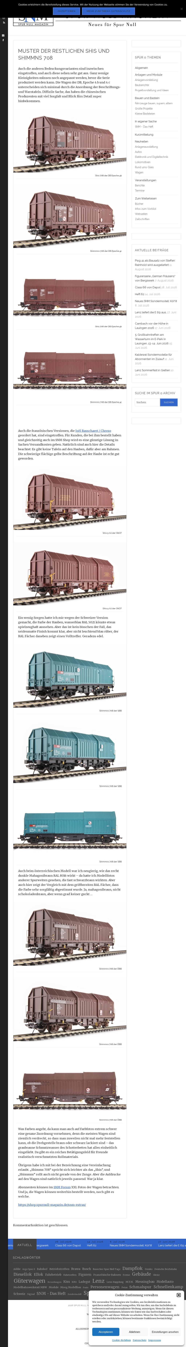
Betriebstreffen (59, 1269)
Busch (86, 1269)
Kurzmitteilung (144, 134)
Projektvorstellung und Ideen (152, 90)
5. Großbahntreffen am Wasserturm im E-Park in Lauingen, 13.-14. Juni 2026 (152, 339)
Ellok (38, 1274)
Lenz (98, 1281)
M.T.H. (129, 1281)
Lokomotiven (142, 162)
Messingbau (145, 1282)
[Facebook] (3, 40)
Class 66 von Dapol (148, 287)
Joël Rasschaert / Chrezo (93, 431)
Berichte (140, 185)
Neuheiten (141, 141)
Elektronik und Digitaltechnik (151, 156)
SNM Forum (62, 1187)
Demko (149, 1269)
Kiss (66, 1282)
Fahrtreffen (69, 1275)
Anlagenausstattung (146, 146)
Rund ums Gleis (144, 167)
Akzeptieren (106, 1331)
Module (53, 1287)
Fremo (126, 1275)
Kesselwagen (54, 1282)
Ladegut (84, 1281)
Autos (138, 151)
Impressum (154, 1340)
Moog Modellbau (70, 1287)
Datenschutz (139, 1340)
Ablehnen (134, 1331)
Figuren (84, 1275)
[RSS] (4, 22)
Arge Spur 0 (28, 1269)
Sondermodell (74, 1294)
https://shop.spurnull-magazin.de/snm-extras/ (52, 1205)
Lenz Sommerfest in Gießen (152, 370)
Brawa (75, 1269)
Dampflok (132, 1268)
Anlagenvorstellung (146, 80)
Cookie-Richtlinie (121, 1340)
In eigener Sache (146, 121)
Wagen (139, 172)
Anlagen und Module (148, 74)
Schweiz (19, 1294)
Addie (17, 1269)
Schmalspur (140, 1287)
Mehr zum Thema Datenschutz (108, 11)
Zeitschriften (142, 219)
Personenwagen (105, 1287)
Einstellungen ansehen (165, 1331)
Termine (139, 190)
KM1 (74, 1282)
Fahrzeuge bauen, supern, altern (154, 103)
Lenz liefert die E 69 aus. (150, 312)
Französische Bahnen (107, 1275)
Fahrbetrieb (53, 1275)
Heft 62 (139, 294)
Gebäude (141, 1274)
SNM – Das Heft (144, 126)
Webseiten (141, 213)
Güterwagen (29, 1281)
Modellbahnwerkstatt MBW (30, 1287)
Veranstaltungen (145, 180)
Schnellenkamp (168, 1287)
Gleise (156, 1275)
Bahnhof (42, 1269)
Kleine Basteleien (145, 113)
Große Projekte (144, 108)
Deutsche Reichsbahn (165, 1269)
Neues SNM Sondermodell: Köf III (156, 301)
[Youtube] (3, 35)
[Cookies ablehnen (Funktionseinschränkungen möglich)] (181, 9)
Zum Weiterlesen (146, 198)
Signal (31, 1294)
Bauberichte (142, 85)
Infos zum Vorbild (145, 208)
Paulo (85, 1288)
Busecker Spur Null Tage (106, 1269)
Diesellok (23, 1274)
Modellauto (165, 1282)
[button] (179, 1295)
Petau (125, 1287)
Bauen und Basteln (147, 98)
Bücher (139, 203)
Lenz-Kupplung (115, 1282)
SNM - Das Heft (51, 1293)
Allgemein (141, 67)
